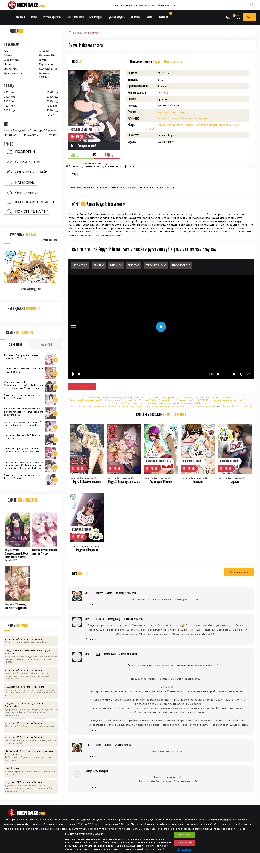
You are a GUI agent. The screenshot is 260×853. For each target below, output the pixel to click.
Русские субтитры (52, 17)
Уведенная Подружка (87, 550)
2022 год (9, 105)
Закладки (165, 16)
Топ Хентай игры (75, 17)
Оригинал (10, 134)
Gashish (100, 619)
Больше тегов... (44, 75)
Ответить (90, 604)
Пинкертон (198, 481)
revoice (181, 111)
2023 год (9, 101)
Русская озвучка (116, 17)
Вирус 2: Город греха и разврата (126, 481)
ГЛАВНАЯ (20, 17)
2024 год (9, 96)
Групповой (46, 64)
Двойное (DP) (48, 55)
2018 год (52, 101)
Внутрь (43, 59)
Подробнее (184, 849)
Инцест (9, 64)
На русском (201, 118)
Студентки (10, 68)
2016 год (52, 110)
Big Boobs (189, 124)
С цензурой (174, 118)
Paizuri (152, 128)
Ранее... (51, 114)
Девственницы (13, 73)
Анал (7, 50)
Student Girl (226, 124)
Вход (249, 17)
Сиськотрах (11, 59)
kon (98, 654)
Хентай (161, 118)
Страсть (235, 481)
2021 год (9, 110)
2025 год (9, 92)
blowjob (213, 124)
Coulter (99, 593)
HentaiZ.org (80, 32)
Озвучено (188, 118)
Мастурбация (48, 68)
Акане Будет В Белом (161, 481)
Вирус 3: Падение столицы (87, 481)
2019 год (52, 96)
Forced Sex (164, 124)
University (177, 124)
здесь (217, 406)
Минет (8, 55)
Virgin (237, 124)
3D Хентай (135, 17)
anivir (98, 745)
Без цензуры (21, 130)
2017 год (52, 105)
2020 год (52, 92)
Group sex (202, 124)
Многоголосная (166, 111)
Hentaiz (30, 5)
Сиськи (44, 50)
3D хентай (51, 134)
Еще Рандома (51, 240)
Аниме (8, 130)
